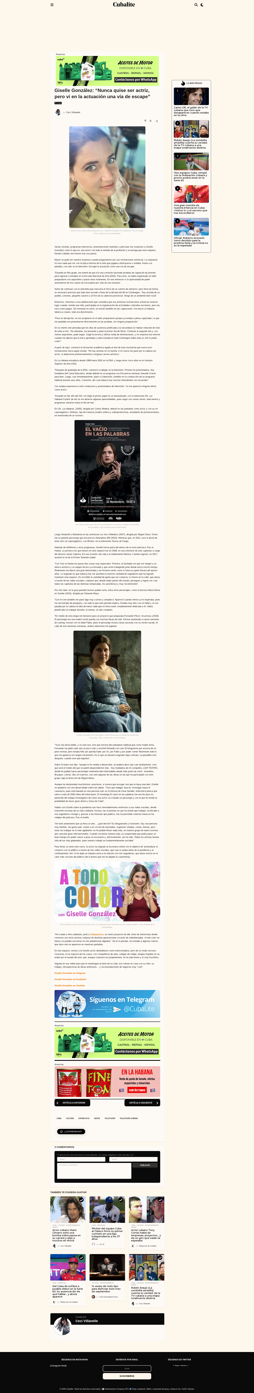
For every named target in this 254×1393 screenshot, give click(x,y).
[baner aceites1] (107, 71)
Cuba (59, 1118)
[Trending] (81, 1199)
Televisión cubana (129, 1118)
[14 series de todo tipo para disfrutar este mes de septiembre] (107, 1267)
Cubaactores (96, 934)
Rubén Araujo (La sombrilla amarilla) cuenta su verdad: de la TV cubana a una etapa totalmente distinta (145, 1293)
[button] (52, 4)
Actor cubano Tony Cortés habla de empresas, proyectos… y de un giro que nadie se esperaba (146, 1235)
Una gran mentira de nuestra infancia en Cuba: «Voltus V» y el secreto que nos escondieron (190, 209)
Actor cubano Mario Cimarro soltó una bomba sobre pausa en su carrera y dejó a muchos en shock (66, 1235)
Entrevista (84, 1118)
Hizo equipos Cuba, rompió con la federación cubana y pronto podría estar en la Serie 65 (190, 176)
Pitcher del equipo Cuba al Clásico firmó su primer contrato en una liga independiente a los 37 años (107, 1233)
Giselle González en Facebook (70, 979)
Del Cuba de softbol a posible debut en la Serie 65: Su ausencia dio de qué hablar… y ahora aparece (67, 1291)
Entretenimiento (73, 1225)
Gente (97, 1118)
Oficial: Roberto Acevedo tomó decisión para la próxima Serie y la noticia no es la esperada (191, 242)
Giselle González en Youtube (70, 985)
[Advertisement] (127, 29)
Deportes (101, 1225)
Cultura (70, 1118)
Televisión (110, 1118)
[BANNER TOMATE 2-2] (107, 1081)
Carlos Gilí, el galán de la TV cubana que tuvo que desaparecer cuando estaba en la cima (191, 111)
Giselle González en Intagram (70, 973)
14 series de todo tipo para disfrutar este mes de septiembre (106, 1289)
